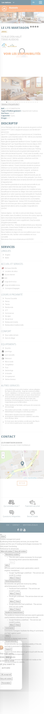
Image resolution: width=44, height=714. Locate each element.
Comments (9, 628)
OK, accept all (6, 674)
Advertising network (12, 581)
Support (8, 649)
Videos (7, 657)
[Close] (1, 534)
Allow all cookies (7, 551)
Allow (12, 562)
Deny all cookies (20, 551)
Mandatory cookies (12, 554)
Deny (18, 578)
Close (3, 536)
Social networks (11, 641)
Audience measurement (14, 612)
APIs (7, 565)
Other (7, 636)
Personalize (6, 683)
